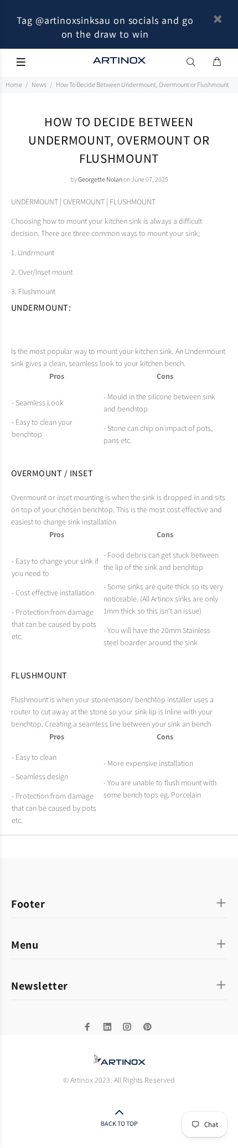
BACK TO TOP (119, 1123)
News (39, 84)
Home (14, 84)
